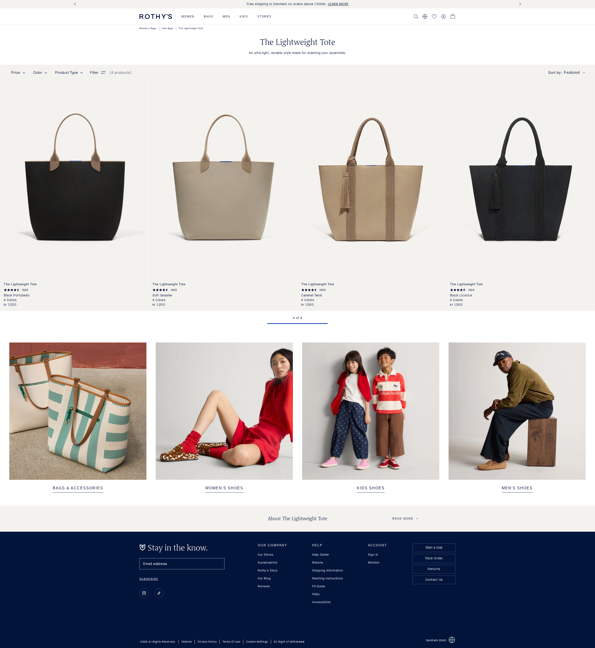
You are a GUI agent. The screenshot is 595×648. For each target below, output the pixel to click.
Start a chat (434, 547)
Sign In (373, 555)
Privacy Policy (207, 642)
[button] (188, 16)
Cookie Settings (257, 642)
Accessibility (321, 602)
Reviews (264, 586)
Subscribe (148, 579)
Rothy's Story (268, 570)
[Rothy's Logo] (155, 16)
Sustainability (268, 562)
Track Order (434, 558)
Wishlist (373, 562)
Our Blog (264, 578)
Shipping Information (327, 570)
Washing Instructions (327, 578)
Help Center (320, 555)
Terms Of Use (231, 642)
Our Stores (265, 555)
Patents (187, 642)
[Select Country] (425, 16)
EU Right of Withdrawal (289, 642)
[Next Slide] (519, 4)
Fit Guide (318, 586)
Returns (317, 562)
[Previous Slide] (76, 4)
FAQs (316, 594)
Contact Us (434, 579)
